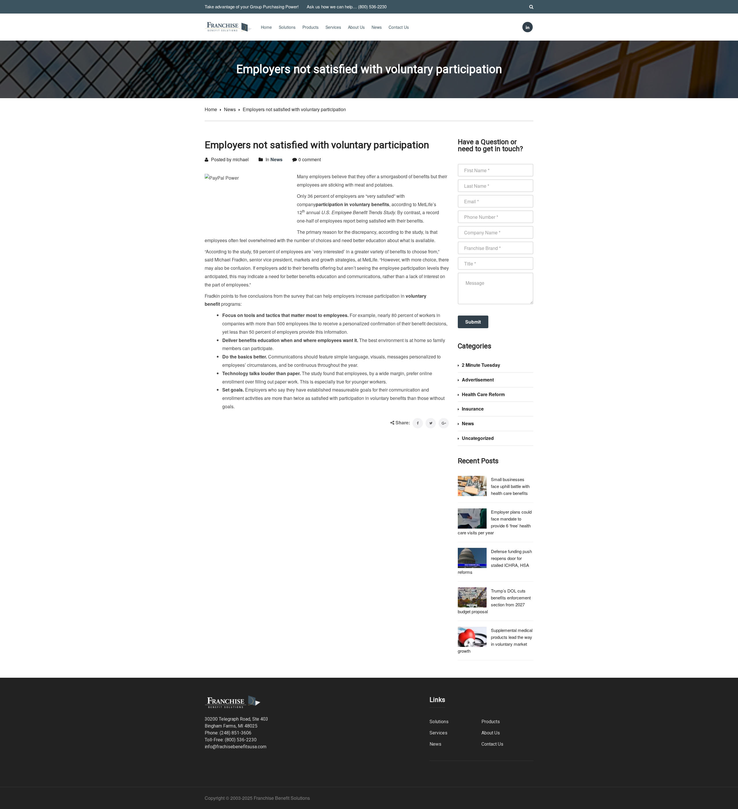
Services (333, 27)
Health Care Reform (483, 394)
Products (310, 27)
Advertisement (478, 379)
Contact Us (399, 27)
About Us (356, 27)
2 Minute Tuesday (481, 365)
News (377, 27)
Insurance (473, 408)
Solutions (287, 27)
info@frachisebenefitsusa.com (235, 746)
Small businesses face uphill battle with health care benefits (510, 486)
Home (266, 27)
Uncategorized (478, 438)
